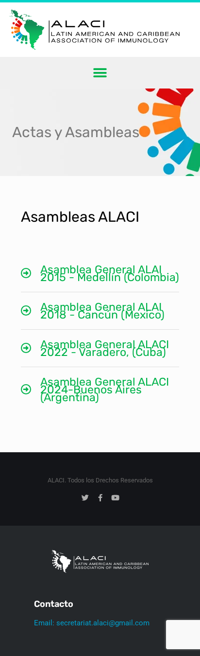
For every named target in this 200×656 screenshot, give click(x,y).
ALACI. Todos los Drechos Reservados (100, 480)
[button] (100, 73)
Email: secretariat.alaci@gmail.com (92, 623)
